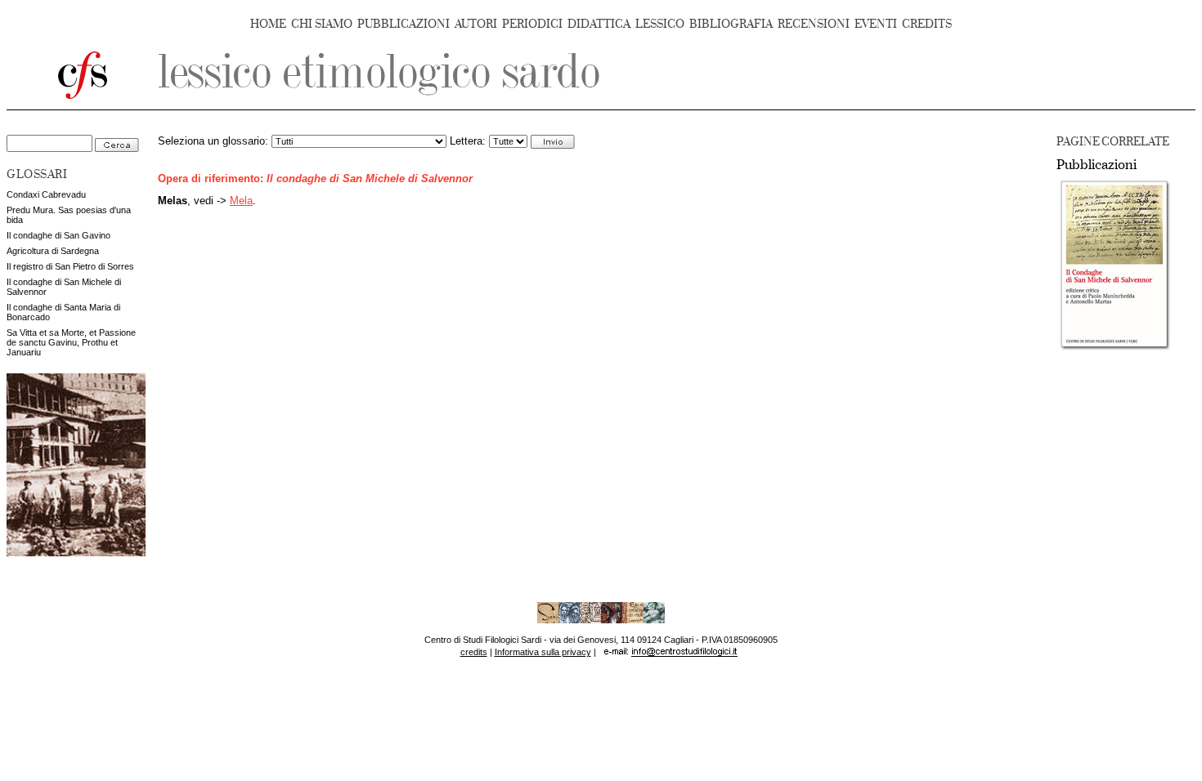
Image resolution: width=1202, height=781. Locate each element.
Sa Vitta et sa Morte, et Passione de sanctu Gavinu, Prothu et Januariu (71, 342)
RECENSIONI (814, 24)
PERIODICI (532, 24)
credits (473, 652)
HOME (268, 24)
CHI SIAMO (321, 24)
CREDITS (927, 24)
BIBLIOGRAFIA (731, 24)
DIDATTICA (598, 24)
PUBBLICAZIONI (403, 24)
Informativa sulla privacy (543, 652)
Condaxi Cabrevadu (46, 194)
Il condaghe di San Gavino (58, 235)
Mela (241, 201)
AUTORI (476, 24)
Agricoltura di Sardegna (53, 251)
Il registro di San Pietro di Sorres (70, 266)
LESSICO (659, 24)
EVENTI (875, 24)
